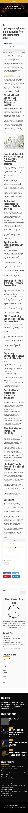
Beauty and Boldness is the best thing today (18, 753)
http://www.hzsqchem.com (10, 535)
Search (4, 590)
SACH (18, 86)
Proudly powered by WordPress (11, 807)
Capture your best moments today (12, 648)
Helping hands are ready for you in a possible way (16, 732)
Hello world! (6, 636)
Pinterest (7, 576)
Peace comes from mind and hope (12, 642)
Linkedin (16, 576)
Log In (6, 563)
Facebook (7, 573)
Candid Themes (19, 809)
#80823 (23, 52)
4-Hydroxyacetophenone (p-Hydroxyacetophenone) (10, 75)
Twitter (16, 573)
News (11, 727)
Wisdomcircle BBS (14, 6)
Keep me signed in (9, 560)
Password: (6, 555)
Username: (6, 551)
